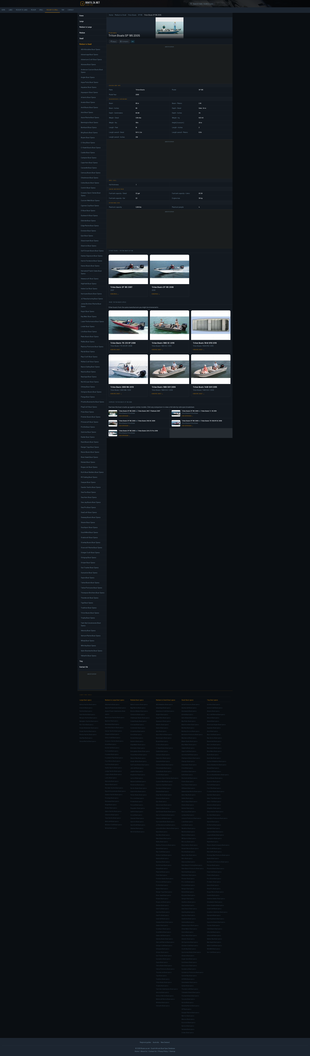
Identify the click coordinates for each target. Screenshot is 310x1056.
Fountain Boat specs (112, 754)
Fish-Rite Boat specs (214, 788)
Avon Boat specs (212, 731)
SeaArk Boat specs (213, 895)
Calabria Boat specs (188, 748)
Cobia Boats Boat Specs (90, 183)
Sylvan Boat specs (188, 985)
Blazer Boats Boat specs (190, 741)
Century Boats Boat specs (164, 764)
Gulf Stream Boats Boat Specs (92, 251)
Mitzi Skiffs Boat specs (214, 851)
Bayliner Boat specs (111, 721)
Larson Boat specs (136, 778)
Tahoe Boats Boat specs (164, 965)
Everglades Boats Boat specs (140, 751)
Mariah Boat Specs (88, 351)
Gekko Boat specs (187, 798)
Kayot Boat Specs (87, 311)
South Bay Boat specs (189, 949)
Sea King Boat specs (188, 912)
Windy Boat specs (111, 828)
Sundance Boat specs (189, 969)
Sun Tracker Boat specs (164, 955)
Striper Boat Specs (88, 562)
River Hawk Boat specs (163, 895)
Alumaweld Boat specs (189, 711)
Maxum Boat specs (111, 784)
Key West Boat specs (163, 835)
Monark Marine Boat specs (190, 848)
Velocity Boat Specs (88, 630)
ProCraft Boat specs (188, 885)
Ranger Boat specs (188, 888)
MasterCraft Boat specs (138, 781)
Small (41, 10)
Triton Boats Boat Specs (90, 613)
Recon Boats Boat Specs (90, 452)
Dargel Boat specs (213, 768)
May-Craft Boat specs (163, 851)
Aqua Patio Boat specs (163, 718)
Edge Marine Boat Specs (90, 226)
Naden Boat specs (213, 858)
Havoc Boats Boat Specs (90, 266)
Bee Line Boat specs (214, 744)
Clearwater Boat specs (189, 764)
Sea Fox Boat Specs (88, 492)
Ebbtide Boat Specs (88, 221)
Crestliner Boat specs (189, 771)
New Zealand (165, 1042)
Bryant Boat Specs (88, 137)
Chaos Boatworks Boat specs (216, 764)
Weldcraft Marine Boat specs (165, 999)
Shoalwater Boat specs (214, 902)
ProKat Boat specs (136, 801)
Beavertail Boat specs (214, 741)
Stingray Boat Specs (88, 557)
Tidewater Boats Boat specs (191, 992)
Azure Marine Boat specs (164, 734)
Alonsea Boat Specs (88, 64)
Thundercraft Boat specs (190, 989)
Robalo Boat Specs (88, 462)
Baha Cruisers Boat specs (139, 704)
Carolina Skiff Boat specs (190, 754)
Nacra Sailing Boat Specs (90, 367)
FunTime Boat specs (112, 764)
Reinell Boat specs (188, 892)
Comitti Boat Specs (88, 188)
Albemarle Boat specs (112, 704)
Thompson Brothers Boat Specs (92, 593)
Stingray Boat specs (162, 949)
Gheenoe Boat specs (214, 805)
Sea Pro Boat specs (162, 915)
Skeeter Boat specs (188, 939)
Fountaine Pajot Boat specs (114, 758)
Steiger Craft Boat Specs (90, 552)
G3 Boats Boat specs (188, 788)
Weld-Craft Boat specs (214, 945)
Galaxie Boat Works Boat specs (192, 791)
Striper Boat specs (162, 952)
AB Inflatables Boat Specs (90, 49)
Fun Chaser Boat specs (189, 785)
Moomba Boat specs (188, 851)
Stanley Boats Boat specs (164, 939)
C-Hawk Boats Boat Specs (91, 147)
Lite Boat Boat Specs (89, 331)
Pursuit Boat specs (136, 805)
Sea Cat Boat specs (188, 905)
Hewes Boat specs (188, 805)
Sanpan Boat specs (162, 905)
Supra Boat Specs (87, 578)
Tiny (63, 10)
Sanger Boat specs (188, 898)
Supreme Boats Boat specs (216, 922)
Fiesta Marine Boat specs (138, 754)
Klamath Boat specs (213, 828)
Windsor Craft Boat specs (113, 824)
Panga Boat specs (162, 868)
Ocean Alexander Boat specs (88, 728)
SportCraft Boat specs (137, 825)
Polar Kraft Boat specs (214, 872)
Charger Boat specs (188, 761)
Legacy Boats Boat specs (113, 774)
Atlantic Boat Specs (88, 97)
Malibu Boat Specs (87, 342)
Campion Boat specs (163, 754)
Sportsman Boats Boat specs (191, 952)
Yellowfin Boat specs (163, 1005)
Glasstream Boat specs (163, 805)
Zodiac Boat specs (188, 1032)
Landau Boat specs (188, 815)
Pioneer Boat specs (188, 878)
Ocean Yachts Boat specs (87, 731)
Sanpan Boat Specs (88, 482)
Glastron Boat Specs (88, 246)
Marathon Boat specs (188, 828)
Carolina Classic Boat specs (114, 727)
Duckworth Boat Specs (89, 215)
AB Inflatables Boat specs (164, 704)
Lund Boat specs (187, 825)
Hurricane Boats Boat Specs (91, 294)
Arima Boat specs (187, 714)
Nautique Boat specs (163, 862)
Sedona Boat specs (188, 922)
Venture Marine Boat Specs (91, 636)
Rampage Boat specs (112, 801)
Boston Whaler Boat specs (139, 711)
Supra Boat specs (162, 962)
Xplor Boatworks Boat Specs (91, 651)
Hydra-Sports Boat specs (113, 768)
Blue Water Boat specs (189, 744)
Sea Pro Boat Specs (88, 507)
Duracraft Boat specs (214, 771)
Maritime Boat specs (188, 831)
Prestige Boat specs (111, 798)
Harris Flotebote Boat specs (165, 815)
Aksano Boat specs (213, 711)
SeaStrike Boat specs (189, 918)
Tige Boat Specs (87, 603)
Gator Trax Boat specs (214, 798)
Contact (71, 10)
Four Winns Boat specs (112, 761)
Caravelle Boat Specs (89, 168)
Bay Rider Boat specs (189, 721)
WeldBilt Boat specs (213, 949)
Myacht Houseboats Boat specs (115, 791)
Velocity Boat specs (162, 992)
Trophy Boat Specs (88, 618)
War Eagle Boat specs (214, 942)
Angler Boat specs (162, 714)
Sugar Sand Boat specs (189, 959)
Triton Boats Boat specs (164, 982)
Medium (33, 10)
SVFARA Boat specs (188, 979)
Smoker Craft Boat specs (190, 945)
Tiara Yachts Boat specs (113, 818)
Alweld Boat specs (213, 721)
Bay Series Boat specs (214, 738)
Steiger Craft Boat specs (164, 945)
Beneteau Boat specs (112, 724)
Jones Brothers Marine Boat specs (167, 828)
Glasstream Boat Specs (89, 241)
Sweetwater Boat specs (189, 982)
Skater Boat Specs (88, 522)
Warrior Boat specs (188, 1016)
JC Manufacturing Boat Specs (92, 299)
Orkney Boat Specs (88, 387)
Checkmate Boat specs (163, 768)
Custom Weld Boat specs (164, 781)
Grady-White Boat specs (138, 761)
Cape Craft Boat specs (189, 751)
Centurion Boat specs (137, 714)
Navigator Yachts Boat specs (88, 721)
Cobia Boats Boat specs (164, 771)
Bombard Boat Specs (89, 127)
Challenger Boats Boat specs (140, 718)
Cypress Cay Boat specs (164, 785)
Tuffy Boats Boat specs (214, 929)
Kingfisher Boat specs (137, 774)
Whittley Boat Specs (88, 645)
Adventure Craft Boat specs (165, 711)
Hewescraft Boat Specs (89, 279)
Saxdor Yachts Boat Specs (91, 487)
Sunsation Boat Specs (89, 573)
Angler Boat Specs (88, 77)
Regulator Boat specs (137, 808)
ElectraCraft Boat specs (189, 778)
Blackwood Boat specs (189, 738)
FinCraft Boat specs (213, 785)
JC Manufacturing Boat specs (165, 825)
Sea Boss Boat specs (189, 902)
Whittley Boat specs (162, 1002)
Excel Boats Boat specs (214, 778)
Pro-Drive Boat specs (214, 878)
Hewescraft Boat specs (163, 818)
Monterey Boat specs (137, 785)
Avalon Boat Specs (88, 102)
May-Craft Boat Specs (89, 357)
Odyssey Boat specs (188, 862)
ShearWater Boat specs (189, 929)
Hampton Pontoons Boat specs (217, 818)
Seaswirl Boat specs (137, 818)
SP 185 (140, 15)
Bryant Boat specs (162, 741)
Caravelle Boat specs (163, 761)
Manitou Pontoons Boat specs (165, 845)
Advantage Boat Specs (89, 54)
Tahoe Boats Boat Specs (90, 583)
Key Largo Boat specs (189, 811)
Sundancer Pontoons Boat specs (192, 972)
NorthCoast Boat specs (163, 865)
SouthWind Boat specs (163, 932)
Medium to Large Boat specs (114, 700)
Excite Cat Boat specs (112, 747)
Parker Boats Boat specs (138, 795)
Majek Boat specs (212, 841)
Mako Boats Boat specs (163, 838)
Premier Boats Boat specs (164, 878)
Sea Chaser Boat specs (189, 908)
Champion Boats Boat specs (191, 758)
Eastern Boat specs (136, 741)
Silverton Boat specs (112, 814)
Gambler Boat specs (213, 795)
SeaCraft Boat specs (163, 918)
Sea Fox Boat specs (162, 908)
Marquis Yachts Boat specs (88, 718)
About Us (144, 1051)
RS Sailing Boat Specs (89, 477)
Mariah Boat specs (162, 848)
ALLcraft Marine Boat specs (216, 714)
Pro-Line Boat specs (137, 798)
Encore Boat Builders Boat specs (218, 774)
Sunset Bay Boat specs (189, 975)
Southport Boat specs (163, 929)
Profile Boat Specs (88, 427)
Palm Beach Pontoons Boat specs (193, 868)
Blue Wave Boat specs (214, 751)
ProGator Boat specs (214, 882)
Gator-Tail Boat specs (214, 801)
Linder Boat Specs (87, 326)
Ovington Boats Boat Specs (91, 392)
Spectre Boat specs (137, 821)
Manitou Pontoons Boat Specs (92, 346)
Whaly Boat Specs (87, 641)
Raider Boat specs (162, 888)
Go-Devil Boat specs (213, 815)
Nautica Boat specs (162, 858)
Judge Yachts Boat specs (113, 771)
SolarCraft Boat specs (214, 908)
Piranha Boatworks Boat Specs (92, 402)
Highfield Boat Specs (88, 284)
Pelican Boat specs (213, 865)
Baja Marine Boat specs (138, 708)
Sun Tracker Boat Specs (90, 567)
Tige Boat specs (161, 975)
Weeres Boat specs (188, 1019)
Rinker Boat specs (111, 808)
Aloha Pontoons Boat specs (191, 704)
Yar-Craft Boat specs (214, 952)
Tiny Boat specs (212, 700)
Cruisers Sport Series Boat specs (167, 778)
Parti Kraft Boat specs (189, 872)
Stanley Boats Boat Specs (90, 542)
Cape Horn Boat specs (163, 758)
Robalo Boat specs (162, 898)
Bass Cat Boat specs (214, 734)
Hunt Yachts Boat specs (87, 714)
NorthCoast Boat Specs (90, 382)
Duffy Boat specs (187, 774)
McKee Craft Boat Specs (90, 362)
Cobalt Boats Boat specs (138, 721)
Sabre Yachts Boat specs (113, 811)
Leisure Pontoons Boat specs (191, 818)
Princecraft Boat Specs (89, 422)
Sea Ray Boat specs (85, 738)
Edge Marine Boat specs (164, 795)
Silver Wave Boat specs (189, 935)
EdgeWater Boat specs (137, 744)
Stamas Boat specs (136, 828)
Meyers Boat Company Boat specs (218, 845)
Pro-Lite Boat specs (188, 882)
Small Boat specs (188, 700)
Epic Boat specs (161, 801)
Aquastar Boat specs (214, 728)
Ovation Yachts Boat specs (113, 794)
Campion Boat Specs (88, 158)
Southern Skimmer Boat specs (217, 912)
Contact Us (83, 667)
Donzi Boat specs (136, 734)
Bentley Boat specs (188, 728)
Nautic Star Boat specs (189, 855)
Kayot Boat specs (161, 831)
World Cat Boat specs (137, 831)
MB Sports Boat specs (189, 838)
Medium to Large (22, 10)
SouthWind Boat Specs (89, 532)
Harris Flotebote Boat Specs (91, 261)
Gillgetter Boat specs (214, 808)
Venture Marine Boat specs (165, 996)
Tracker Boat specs (213, 925)
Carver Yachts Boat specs (113, 731)
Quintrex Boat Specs (88, 432)
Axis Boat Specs (87, 112)
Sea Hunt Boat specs (163, 912)
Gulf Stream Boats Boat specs (166, 811)
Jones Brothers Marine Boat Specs (91, 305)
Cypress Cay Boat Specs (90, 205)
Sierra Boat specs (187, 932)
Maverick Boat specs (188, 835)
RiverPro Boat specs (214, 888)
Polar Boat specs (161, 875)
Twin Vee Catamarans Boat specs (167, 989)
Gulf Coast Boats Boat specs (139, 764)
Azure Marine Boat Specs (90, 117)
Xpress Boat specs (188, 1026)
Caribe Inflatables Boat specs (216, 761)
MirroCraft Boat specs (214, 848)
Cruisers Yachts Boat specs (114, 741)
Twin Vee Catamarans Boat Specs (91, 624)
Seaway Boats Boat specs (164, 922)
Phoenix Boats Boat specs (215, 868)
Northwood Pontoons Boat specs (218, 862)
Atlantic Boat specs (162, 724)
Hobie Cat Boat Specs (89, 288)
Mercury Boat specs (188, 841)
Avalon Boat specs (162, 728)
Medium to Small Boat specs (165, 700)
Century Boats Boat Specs (90, 173)
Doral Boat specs (110, 744)
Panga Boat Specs (88, 397)
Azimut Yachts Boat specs (87, 704)
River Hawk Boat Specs (89, 457)
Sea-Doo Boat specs (188, 915)
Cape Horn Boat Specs (89, 163)
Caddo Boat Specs (88, 152)
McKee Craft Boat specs (164, 855)
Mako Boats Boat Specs (90, 336)
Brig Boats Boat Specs (89, 132)
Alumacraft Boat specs (189, 708)
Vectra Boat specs (188, 1002)
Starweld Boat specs (214, 915)
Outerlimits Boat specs (138, 791)
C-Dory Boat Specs (88, 142)
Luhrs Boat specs (111, 778)
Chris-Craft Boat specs (112, 737)
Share (114, 41)
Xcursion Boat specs (188, 1022)
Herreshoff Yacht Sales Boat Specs (91, 272)
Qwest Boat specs (213, 885)
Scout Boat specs (136, 815)
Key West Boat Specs (89, 316)
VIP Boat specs (186, 1009)
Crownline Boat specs (137, 731)
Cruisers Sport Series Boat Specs (91, 194)
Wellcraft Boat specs (112, 821)
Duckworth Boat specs (163, 788)
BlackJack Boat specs (214, 748)
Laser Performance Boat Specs (92, 321)
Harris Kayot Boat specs (189, 801)
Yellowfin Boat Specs (88, 656)
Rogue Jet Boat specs (163, 902)
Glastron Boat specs (162, 808)
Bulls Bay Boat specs (214, 758)
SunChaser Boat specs (189, 962)
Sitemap (172, 1051)
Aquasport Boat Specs (89, 92)
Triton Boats (132, 15)
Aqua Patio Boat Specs (89, 82)
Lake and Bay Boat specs (215, 831)
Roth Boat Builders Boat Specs (92, 472)
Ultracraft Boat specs (214, 935)
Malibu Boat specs (162, 841)
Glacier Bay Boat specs (138, 758)
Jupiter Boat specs (136, 771)
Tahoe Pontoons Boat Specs (91, 588)
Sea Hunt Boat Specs (89, 497)
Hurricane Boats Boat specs (165, 821)
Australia (156, 1042)
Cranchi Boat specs (85, 708)
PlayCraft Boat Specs (89, 407)
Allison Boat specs (213, 718)
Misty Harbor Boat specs (190, 845)
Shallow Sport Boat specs (190, 925)
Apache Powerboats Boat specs (115, 708)
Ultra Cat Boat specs (213, 932)
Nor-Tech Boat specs (86, 724)
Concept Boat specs (137, 724)
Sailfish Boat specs (136, 811)
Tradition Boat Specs (89, 608)
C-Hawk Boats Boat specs (164, 748)
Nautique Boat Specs (89, 377)
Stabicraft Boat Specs (89, 537)
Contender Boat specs (137, 728)
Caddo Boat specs (162, 751)
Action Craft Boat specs (214, 708)
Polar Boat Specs (87, 412)
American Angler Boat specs (216, 724)
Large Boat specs (85, 700)
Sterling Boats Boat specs (215, 918)
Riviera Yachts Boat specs (88, 734)
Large (11, 10)
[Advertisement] (93, 681)
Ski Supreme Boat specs (190, 942)
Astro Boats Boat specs (189, 718)
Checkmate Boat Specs (89, 178)
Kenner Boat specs (188, 808)
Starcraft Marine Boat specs (165, 942)
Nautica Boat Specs (88, 372)
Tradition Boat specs (163, 979)
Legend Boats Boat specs (215, 835)
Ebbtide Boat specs (162, 791)
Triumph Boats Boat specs (190, 996)
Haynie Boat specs (213, 821)
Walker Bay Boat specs (214, 939)
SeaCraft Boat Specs (89, 512)
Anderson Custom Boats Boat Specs (92, 70)
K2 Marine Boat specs (214, 825)
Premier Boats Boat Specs (90, 417)
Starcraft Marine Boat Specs (91, 547)
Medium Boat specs (136, 700)
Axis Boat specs (161, 731)
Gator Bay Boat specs (189, 795)
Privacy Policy (163, 1051)
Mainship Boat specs (112, 781)
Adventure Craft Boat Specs (91, 59)
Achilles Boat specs (213, 704)
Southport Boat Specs (89, 527)
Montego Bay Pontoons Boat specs (218, 855)
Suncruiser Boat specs (189, 965)
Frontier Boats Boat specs (215, 791)
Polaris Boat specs (213, 875)
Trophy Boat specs (162, 985)
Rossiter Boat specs (188, 895)
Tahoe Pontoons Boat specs (165, 969)
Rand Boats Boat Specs (89, 442)
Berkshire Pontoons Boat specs (192, 734)
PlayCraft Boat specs (163, 872)
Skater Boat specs (162, 925)
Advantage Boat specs (163, 708)
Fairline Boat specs (85, 711)
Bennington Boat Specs (89, 122)
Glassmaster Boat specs (215, 811)
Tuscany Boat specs (188, 999)
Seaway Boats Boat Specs (91, 517)
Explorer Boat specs (213, 781)
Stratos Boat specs (188, 955)
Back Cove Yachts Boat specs (114, 717)
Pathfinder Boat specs (189, 875)
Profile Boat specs (162, 885)
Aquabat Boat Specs (88, 87)
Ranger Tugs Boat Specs (90, 447)
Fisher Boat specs (188, 781)
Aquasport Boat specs (163, 721)
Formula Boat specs (111, 751)
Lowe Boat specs (187, 821)
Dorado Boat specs (136, 738)
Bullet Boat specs (213, 754)
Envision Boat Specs (88, 231)
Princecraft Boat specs (163, 882)
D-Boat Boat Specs (88, 210)
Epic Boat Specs (87, 236)
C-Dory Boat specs (162, 744)
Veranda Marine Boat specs (190, 1005)
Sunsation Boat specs (163, 959)
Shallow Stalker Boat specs (216, 898)
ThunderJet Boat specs (164, 972)
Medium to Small (52, 10)
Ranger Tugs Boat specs (164, 892)
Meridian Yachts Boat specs (114, 788)
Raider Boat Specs (88, 437)
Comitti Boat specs (162, 774)
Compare (125, 41)
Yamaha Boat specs (188, 1029)
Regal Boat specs (110, 804)
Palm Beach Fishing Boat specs (192, 865)
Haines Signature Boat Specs (91, 256)
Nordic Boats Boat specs (138, 788)
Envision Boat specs (162, 798)
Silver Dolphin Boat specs (215, 905)
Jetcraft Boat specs (136, 768)
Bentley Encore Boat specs (190, 731)
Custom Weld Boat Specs (90, 200)
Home (3, 10)
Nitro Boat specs (187, 858)
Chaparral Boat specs (112, 734)
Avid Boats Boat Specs (89, 107)
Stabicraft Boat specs (163, 935)
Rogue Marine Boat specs (215, 892)
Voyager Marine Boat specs (190, 1012)
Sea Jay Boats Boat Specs (91, 502)
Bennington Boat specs (163, 738)
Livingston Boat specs (214, 838)
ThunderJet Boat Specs (89, 598)
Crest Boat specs (187, 768)
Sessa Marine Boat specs (87, 741)
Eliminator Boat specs (137, 748)
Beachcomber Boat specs (190, 724)
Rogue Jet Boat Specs (89, 467)
